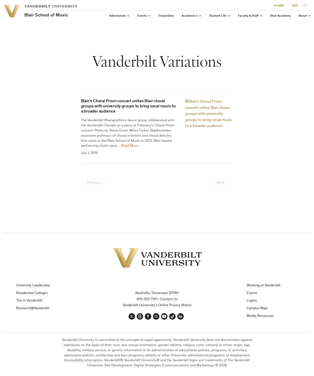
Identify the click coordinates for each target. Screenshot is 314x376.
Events (252, 293)
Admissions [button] (117, 16)
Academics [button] (189, 16)
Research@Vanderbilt (33, 308)
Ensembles (166, 16)
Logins (252, 301)
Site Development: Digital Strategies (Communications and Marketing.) (159, 365)
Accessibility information (83, 360)
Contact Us (169, 299)
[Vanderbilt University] (157, 257)
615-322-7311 (147, 299)
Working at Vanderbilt (263, 285)
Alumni (279, 5)
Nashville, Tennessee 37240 (157, 293)
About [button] (302, 16)
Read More (129, 146)
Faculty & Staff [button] (248, 16)
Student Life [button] (217, 16)
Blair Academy (280, 16)
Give (295, 5)
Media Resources (260, 316)
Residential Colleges (32, 293)
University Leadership (33, 285)
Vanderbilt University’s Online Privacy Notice (157, 305)
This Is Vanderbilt (29, 301)
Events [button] (142, 16)
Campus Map (257, 308)
